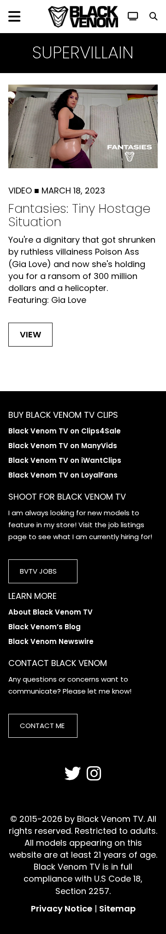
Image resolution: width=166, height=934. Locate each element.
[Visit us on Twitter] (73, 774)
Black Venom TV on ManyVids (62, 445)
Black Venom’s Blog (44, 627)
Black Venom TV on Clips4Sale (64, 431)
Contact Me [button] (42, 725)
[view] (133, 16)
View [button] (30, 334)
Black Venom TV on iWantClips (64, 460)
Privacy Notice (61, 908)
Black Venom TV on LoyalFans (63, 475)
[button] (153, 16)
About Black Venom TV (50, 612)
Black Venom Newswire (51, 641)
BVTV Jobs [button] (38, 571)
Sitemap (117, 908)
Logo (83, 17)
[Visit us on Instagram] (94, 774)
